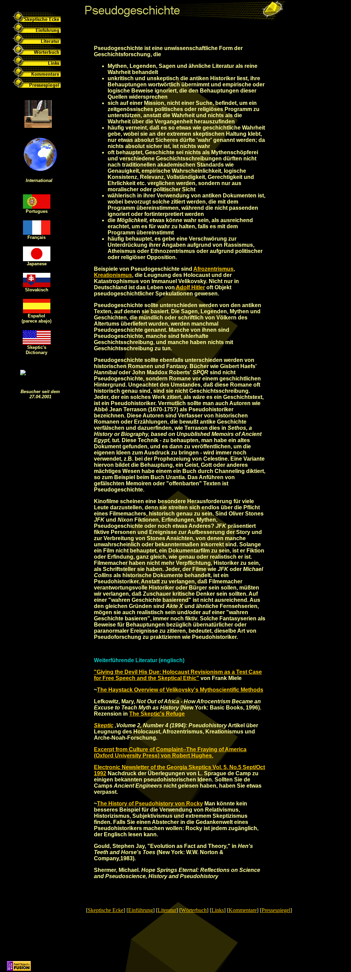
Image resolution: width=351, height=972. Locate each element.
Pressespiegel (276, 910)
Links (217, 910)
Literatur (167, 910)
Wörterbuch (194, 910)
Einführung (140, 910)
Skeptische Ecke (105, 910)
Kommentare (243, 910)
